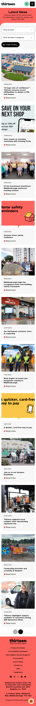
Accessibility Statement (18, 651)
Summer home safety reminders (13, 236)
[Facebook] (11, 677)
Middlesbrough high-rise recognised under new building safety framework (18, 284)
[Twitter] (18, 677)
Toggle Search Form (26, 4)
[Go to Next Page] (20, 631)
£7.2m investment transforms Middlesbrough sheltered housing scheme (17, 188)
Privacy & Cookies (18, 648)
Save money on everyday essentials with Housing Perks (17, 140)
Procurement (18, 658)
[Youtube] (25, 677)
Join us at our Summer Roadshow (14, 473)
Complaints (18, 672)
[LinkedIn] (21, 677)
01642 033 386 (18, 19)
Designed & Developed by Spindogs (18, 700)
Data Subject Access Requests (18, 655)
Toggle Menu (32, 4)
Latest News (18, 662)
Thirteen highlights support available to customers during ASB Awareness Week (17, 618)
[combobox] (18, 37)
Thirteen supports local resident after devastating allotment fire (16, 521)
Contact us (18, 665)
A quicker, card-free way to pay (18, 428)
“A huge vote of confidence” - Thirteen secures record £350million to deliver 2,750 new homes (17, 91)
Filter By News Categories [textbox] (13, 37)
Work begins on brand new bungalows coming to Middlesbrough (16, 380)
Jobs (18, 669)
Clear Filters (11, 44)
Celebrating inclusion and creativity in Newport (15, 570)
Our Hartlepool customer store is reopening (18, 332)
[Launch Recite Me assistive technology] (31, 701)
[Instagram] (14, 677)
